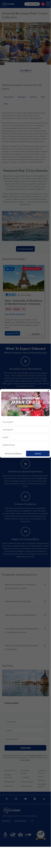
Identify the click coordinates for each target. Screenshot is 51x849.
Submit (38, 453)
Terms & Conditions (13, 453)
